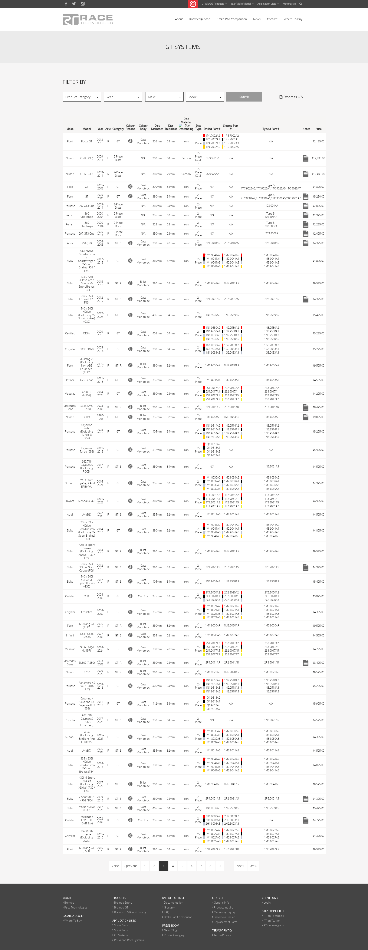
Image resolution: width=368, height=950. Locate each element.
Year (100, 129)
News (257, 19)
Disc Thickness (171, 127)
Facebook (66, 4)
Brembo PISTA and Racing (130, 912)
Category (118, 129)
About (179, 19)
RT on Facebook (274, 916)
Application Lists (267, 3)
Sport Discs (121, 925)
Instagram (83, 4)
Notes (306, 129)
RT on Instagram (274, 925)
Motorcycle (289, 3)
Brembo (69, 902)
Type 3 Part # (271, 129)
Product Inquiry (223, 907)
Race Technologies (75, 907)
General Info (221, 902)
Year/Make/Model (241, 3)
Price (318, 129)
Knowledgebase (199, 19)
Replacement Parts (225, 922)
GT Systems (121, 935)
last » (253, 866)
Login (267, 902)
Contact (272, 19)
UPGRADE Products (213, 3)
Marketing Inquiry (225, 912)
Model (87, 129)
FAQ (166, 912)
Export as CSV (293, 97)
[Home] (88, 19)
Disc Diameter (157, 127)
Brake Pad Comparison (232, 19)
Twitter (74, 4)
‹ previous (130, 866)
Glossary (169, 907)
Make (69, 129)
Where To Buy (293, 19)
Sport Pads (121, 930)
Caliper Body (143, 127)
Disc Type (198, 127)
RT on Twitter (272, 921)
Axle (108, 129)
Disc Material (186, 120)
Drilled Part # (212, 129)
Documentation (173, 902)
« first (115, 866)
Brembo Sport (123, 902)
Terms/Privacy (222, 935)
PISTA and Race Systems (129, 940)
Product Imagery (174, 935)
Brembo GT (121, 907)
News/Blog (170, 930)
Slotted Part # (230, 127)
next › (240, 866)
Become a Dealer (224, 917)
